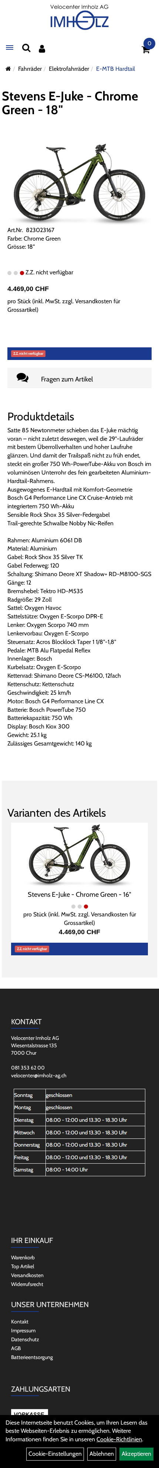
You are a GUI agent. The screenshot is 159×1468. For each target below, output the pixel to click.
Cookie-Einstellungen (55, 1453)
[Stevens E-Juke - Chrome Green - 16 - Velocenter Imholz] (79, 855)
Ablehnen (101, 1453)
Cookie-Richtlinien (119, 1439)
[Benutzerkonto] (42, 48)
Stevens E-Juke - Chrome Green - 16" (79, 894)
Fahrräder (30, 68)
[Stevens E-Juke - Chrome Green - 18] (79, 184)
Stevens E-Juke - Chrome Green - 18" (70, 103)
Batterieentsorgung (32, 1357)
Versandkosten (27, 1275)
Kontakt (19, 1321)
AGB (16, 1348)
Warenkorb (23, 1257)
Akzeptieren (136, 1453)
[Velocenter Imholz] (79, 18)
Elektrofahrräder (69, 68)
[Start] (8, 68)
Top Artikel (22, 1266)
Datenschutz (25, 1339)
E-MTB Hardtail (115, 68)
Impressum (23, 1330)
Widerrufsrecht (27, 1284)
